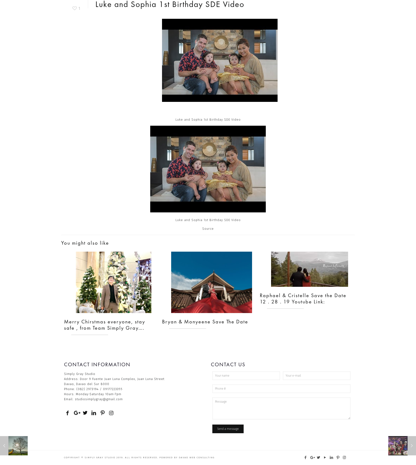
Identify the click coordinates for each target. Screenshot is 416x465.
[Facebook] (305, 457)
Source (208, 228)
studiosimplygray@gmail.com (99, 399)
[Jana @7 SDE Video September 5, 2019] (402, 445)
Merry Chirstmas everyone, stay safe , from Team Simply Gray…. (104, 324)
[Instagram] (344, 457)
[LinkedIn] (331, 457)
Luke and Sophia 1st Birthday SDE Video (208, 220)
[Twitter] (318, 457)
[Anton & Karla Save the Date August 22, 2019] (14, 445)
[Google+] (312, 457)
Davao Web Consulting (196, 457)
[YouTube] (325, 457)
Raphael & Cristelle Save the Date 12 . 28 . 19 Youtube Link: (303, 298)
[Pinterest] (338, 457)
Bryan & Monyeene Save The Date (205, 321)
